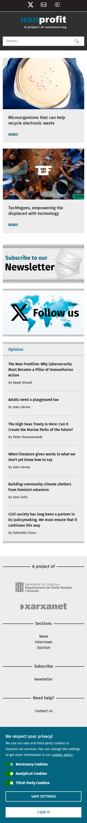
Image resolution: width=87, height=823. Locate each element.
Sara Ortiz (20, 497)
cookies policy (62, 755)
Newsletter (43, 5)
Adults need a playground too (33, 399)
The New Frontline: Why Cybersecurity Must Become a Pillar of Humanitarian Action (40, 369)
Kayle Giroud (22, 383)
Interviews (43, 642)
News (43, 636)
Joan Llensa (21, 407)
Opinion (43, 647)
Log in (56, 5)
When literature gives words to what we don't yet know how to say (41, 457)
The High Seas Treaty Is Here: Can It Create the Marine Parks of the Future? (40, 427)
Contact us (43, 711)
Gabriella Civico (24, 533)
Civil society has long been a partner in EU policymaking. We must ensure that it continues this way (42, 520)
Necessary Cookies (32, 764)
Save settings (43, 796)
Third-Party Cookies (33, 783)
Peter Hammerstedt (27, 437)
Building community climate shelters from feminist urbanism (39, 487)
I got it (43, 812)
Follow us (30, 5)
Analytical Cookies (31, 773)
